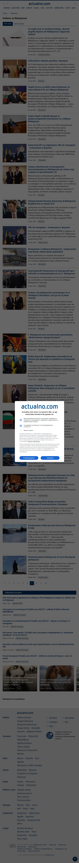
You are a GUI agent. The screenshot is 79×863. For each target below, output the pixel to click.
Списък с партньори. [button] (34, 441)
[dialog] (39, 431)
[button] (39, 430)
